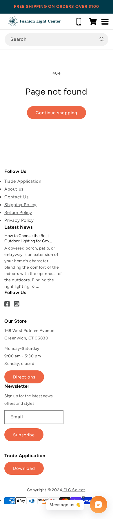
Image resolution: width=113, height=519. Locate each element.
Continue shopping (56, 112)
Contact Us (16, 197)
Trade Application (22, 181)
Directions (24, 377)
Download (24, 468)
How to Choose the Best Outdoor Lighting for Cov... (28, 238)
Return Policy (18, 212)
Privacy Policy (19, 220)
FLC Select (74, 489)
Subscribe (24, 434)
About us (13, 189)
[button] (92, 22)
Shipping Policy (20, 204)
